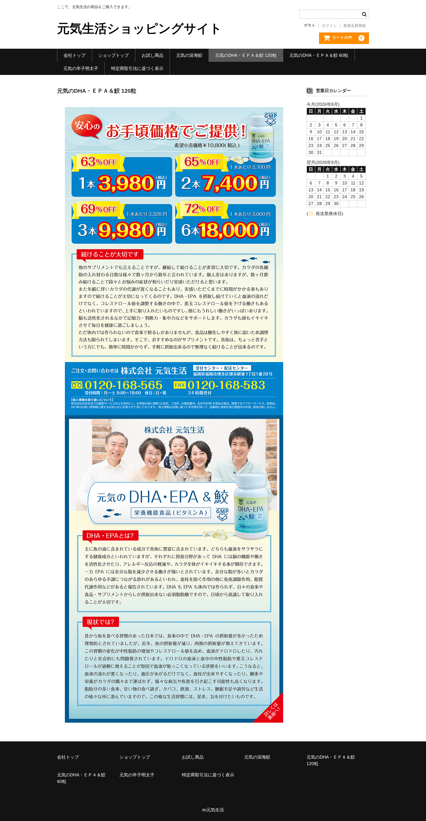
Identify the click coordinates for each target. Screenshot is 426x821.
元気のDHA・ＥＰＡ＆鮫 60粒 (318, 55)
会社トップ (74, 55)
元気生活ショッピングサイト (139, 28)
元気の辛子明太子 (80, 68)
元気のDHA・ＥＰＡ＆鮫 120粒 (246, 55)
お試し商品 (152, 55)
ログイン (329, 25)
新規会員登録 (354, 25)
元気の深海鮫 (189, 55)
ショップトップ (113, 55)
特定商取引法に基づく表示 (137, 68)
